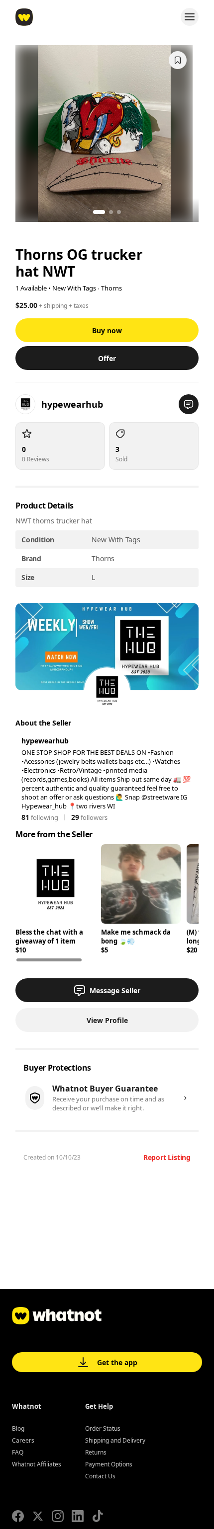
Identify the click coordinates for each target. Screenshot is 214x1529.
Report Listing (167, 1157)
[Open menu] (190, 17)
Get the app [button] (117, 1362)
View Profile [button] (107, 1020)
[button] (189, 404)
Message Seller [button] (115, 990)
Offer (107, 358)
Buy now (107, 330)
